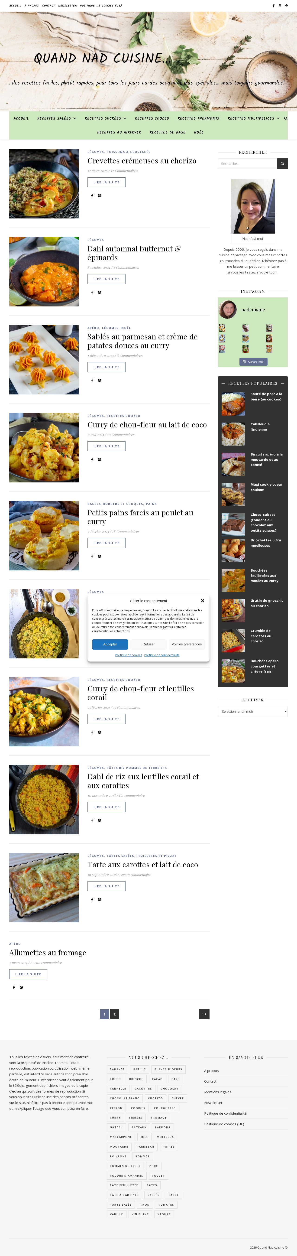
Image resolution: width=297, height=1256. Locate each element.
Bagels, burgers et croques (115, 504)
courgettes (165, 1108)
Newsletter (67, 5)
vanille (116, 1214)
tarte (173, 1195)
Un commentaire (132, 795)
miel (144, 1137)
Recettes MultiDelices (251, 118)
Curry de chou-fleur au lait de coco (147, 424)
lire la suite (106, 182)
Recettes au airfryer (119, 132)
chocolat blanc (124, 1098)
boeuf (115, 1079)
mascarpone (121, 1137)
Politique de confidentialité (162, 655)
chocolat (170, 1088)
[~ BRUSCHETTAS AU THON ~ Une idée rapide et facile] (269, 338)
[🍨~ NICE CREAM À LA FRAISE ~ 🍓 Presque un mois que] (222, 349)
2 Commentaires (126, 267)
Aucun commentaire (135, 874)
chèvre (178, 1098)
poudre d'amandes (126, 1175)
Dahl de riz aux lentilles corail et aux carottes (143, 780)
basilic (139, 1069)
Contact (48, 5)
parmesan (145, 1146)
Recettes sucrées (103, 118)
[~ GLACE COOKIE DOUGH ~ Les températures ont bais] (269, 328)
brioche (136, 1079)
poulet (158, 1175)
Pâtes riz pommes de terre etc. (138, 768)
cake (175, 1079)
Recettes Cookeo (152, 118)
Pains (151, 504)
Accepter (110, 644)
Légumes (95, 152)
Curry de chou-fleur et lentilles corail (140, 692)
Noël (199, 132)
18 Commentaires (125, 531)
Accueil (15, 5)
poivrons (118, 1156)
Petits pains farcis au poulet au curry (140, 516)
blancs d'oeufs (168, 1069)
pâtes (152, 1185)
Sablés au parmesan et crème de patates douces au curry (142, 340)
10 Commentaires (120, 434)
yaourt (164, 1214)
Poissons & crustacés (129, 152)
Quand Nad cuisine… (102, 59)
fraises (135, 1117)
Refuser (148, 644)
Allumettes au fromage (48, 952)
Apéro (93, 328)
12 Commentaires (124, 170)
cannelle (118, 1088)
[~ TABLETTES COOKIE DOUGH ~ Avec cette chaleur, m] (245, 338)
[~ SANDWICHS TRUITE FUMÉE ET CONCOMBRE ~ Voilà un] (245, 349)
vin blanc (140, 1214)
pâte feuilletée (124, 1185)
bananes (117, 1069)
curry (115, 1117)
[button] (202, 601)
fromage (159, 1117)
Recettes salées (54, 118)
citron (116, 1108)
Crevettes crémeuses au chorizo (142, 160)
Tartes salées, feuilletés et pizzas (142, 856)
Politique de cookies (128, 655)
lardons (163, 1127)
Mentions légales (217, 1092)
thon (145, 1204)
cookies (138, 1108)
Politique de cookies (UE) (101, 5)
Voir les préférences (187, 644)
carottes (143, 1088)
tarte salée (121, 1204)
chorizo (155, 1098)
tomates (166, 1204)
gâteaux (139, 1127)
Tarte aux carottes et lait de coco (142, 864)
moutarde (119, 1146)
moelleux (165, 1137)
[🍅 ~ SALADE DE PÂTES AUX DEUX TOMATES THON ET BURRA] (269, 349)
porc (153, 1166)
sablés (154, 1195)
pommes (143, 1156)
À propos (32, 5)
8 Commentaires (129, 355)
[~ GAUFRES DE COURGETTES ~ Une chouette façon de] (222, 338)
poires (169, 1146)
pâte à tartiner (124, 1195)
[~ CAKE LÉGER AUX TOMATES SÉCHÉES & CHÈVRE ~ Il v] (222, 328)
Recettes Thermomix (199, 118)
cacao (157, 1079)
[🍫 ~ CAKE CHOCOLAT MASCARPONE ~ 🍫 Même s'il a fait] (245, 328)
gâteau (116, 1127)
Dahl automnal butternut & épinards (134, 252)
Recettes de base (168, 132)
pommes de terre (125, 1166)
